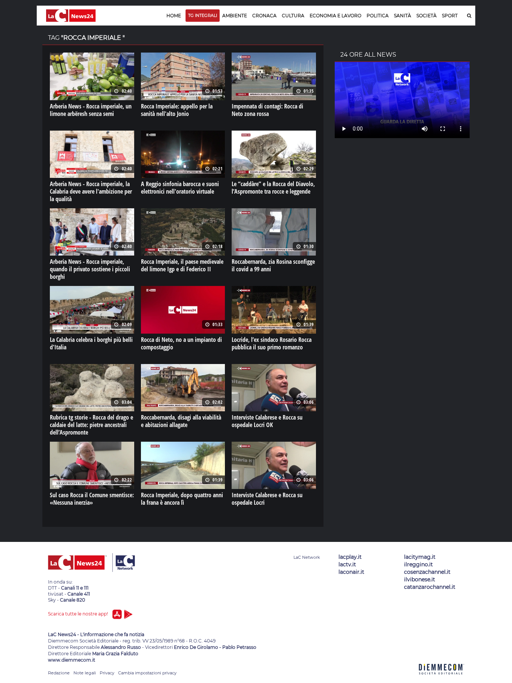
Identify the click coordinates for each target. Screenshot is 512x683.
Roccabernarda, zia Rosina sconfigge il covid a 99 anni (273, 265)
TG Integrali (202, 15)
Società (426, 15)
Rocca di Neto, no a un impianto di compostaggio (181, 343)
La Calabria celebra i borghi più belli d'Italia (91, 343)
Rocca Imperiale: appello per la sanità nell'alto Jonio (177, 110)
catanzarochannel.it (429, 587)
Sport (450, 15)
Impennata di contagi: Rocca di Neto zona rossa (267, 110)
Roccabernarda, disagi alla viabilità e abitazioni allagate (181, 421)
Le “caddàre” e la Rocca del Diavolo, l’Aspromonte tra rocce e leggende (273, 188)
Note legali (84, 672)
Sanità (402, 15)
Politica (378, 15)
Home (173, 15)
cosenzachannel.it (427, 572)
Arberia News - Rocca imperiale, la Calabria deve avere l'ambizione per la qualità (91, 191)
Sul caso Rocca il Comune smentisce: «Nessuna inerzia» (92, 499)
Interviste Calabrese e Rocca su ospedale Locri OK (267, 421)
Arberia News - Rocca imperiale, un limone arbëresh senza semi (91, 110)
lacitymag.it (420, 557)
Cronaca (264, 15)
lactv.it (347, 564)
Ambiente (234, 15)
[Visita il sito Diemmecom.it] (441, 678)
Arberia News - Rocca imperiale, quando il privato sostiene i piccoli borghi (90, 269)
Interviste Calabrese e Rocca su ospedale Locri (267, 499)
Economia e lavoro (335, 15)
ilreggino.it (418, 564)
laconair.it (351, 572)
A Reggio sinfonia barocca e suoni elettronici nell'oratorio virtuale (180, 188)
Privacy (107, 672)
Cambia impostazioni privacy (147, 672)
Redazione (59, 672)
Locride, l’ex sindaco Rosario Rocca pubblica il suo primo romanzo (271, 343)
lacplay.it (350, 557)
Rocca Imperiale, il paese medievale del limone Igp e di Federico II (182, 265)
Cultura (293, 15)
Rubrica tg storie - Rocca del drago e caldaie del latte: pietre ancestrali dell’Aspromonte (91, 424)
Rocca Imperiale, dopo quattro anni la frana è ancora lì (182, 499)
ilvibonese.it (419, 579)
